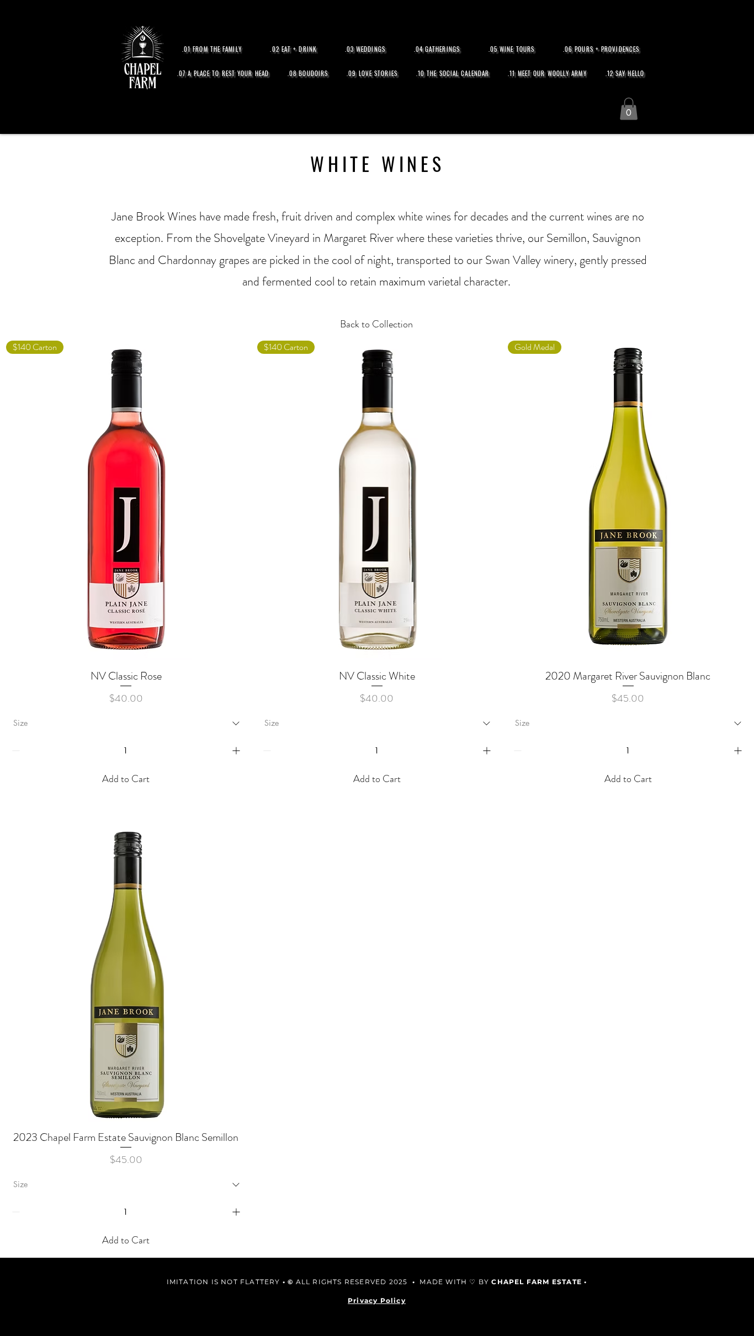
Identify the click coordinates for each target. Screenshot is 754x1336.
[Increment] (237, 750)
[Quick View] (126, 962)
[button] (628, 109)
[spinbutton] (126, 750)
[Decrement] (15, 750)
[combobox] (126, 723)
